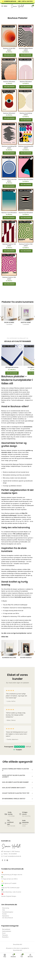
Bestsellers (5, 937)
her (7, 637)
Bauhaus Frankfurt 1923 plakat (25, 244)
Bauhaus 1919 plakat (9, 81)
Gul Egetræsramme (11, 367)
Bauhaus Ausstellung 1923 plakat (25, 147)
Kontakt (4, 914)
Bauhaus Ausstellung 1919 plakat (9, 147)
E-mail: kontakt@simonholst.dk (12, 856)
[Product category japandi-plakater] (9, 315)
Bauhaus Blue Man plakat (25, 179)
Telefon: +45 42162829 (10, 854)
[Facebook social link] (2, 860)
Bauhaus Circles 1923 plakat (9, 49)
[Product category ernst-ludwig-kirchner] (26, 652)
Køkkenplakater (6, 931)
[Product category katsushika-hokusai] (26, 316)
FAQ (3, 910)
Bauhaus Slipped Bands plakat (26, 49)
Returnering (5, 908)
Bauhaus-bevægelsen (7, 555)
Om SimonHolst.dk (7, 917)
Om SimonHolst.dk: (9, 904)
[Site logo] (17, 6)
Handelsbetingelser (7, 912)
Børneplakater (6, 929)
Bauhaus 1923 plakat (26, 81)
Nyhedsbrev (5, 916)
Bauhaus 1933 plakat (9, 113)
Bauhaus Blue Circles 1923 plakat (9, 180)
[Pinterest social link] (7, 860)
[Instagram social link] (5, 860)
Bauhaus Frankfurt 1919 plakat (9, 244)
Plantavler (5, 935)
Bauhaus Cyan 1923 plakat (9, 212)
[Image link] (17, 846)
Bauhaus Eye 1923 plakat (26, 212)
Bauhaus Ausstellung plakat (26, 114)
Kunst (3, 933)
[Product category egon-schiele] (9, 651)
